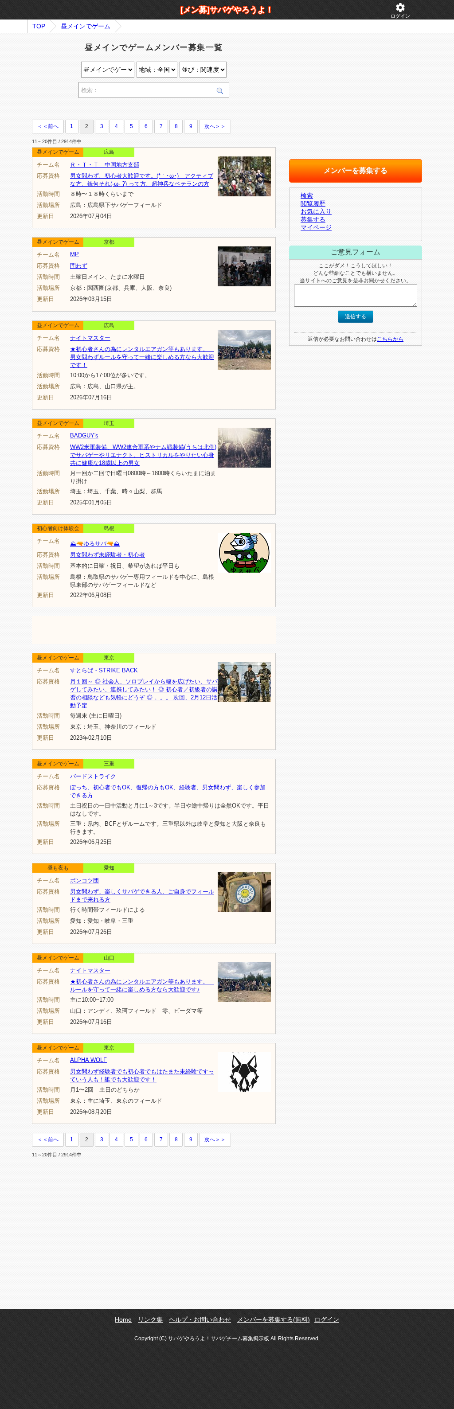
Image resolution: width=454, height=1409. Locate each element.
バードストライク (93, 776)
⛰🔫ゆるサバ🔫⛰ (95, 543)
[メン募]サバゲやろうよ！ (227, 9)
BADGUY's (84, 435)
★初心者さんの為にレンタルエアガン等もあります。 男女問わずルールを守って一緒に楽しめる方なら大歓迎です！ (142, 357)
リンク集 (150, 1319)
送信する (355, 316)
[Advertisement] (135, 110)
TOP (38, 26)
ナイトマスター (90, 338)
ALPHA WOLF (88, 1060)
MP (74, 254)
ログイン (400, 10)
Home (123, 1319)
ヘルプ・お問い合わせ (200, 1319)
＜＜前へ (48, 126)
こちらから (390, 339)
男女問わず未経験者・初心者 (107, 554)
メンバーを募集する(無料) (273, 1319)
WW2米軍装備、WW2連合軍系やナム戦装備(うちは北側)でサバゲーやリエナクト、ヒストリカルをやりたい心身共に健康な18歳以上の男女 (143, 455)
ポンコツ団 (84, 880)
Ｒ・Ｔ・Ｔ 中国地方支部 (104, 164)
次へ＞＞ (215, 126)
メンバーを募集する (355, 170)
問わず (78, 265)
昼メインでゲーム (85, 26)
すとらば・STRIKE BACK (104, 670)
